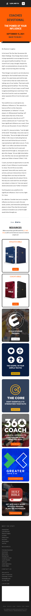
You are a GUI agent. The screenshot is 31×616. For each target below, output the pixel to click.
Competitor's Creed (6, 557)
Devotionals (5, 552)
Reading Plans (5, 556)
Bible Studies (5, 554)
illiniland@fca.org (6, 578)
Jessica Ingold (5, 541)
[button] (23, 3)
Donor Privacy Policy (20, 610)
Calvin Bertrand (5, 531)
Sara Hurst (4, 539)
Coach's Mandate (6, 559)
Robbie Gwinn (5, 537)
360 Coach (4, 561)
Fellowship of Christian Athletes (13, 609)
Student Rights (5, 565)
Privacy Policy (8, 610)
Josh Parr (4, 543)
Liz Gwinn (4, 535)
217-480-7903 (5, 580)
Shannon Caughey (6, 533)
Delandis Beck (5, 529)
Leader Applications (6, 563)
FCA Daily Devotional (7, 550)
